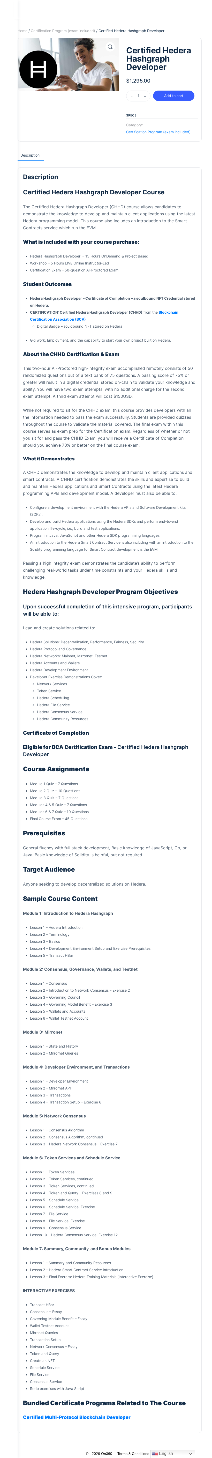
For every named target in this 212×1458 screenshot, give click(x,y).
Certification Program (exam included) (63, 30)
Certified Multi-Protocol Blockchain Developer (77, 1417)
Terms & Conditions (133, 1454)
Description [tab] (30, 155)
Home (22, 30)
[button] (110, 46)
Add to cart (173, 95)
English (165, 1453)
